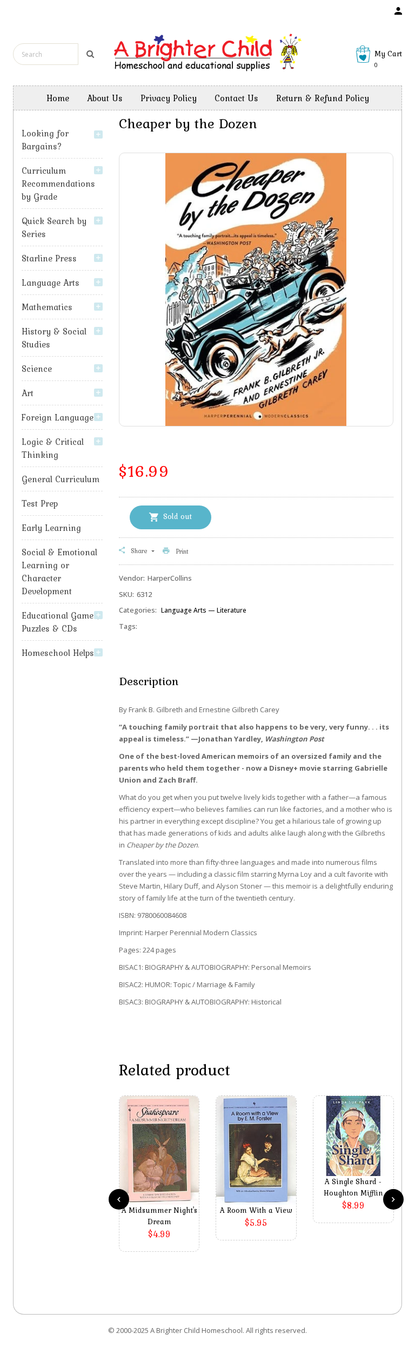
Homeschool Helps (58, 652)
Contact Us (236, 97)
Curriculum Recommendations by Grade (58, 183)
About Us (105, 97)
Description (148, 680)
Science (37, 368)
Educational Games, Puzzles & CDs (60, 622)
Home (57, 97)
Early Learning (51, 527)
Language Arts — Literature (203, 610)
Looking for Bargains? (45, 140)
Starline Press (49, 258)
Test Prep (40, 503)
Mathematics (47, 306)
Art (28, 392)
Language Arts (50, 282)
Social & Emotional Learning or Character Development (59, 571)
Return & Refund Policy (322, 97)
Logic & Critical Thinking (53, 448)
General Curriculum (60, 478)
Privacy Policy (168, 97)
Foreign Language (57, 417)
